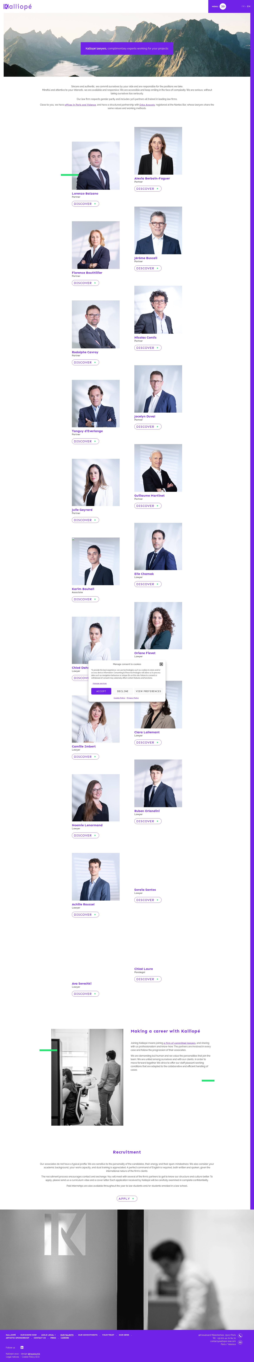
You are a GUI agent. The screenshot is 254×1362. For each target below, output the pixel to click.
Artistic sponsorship (17, 1338)
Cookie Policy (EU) (31, 1357)
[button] (161, 664)
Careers (65, 1338)
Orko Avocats (147, 104)
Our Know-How (28, 1335)
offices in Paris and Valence (80, 104)
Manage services (100, 683)
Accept (101, 691)
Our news (124, 1335)
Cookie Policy (119, 698)
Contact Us (40, 1338)
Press (53, 1338)
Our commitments (87, 1335)
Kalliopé (11, 1335)
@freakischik (34, 1354)
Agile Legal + (48, 1335)
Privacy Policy (133, 698)
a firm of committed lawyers (179, 1043)
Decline (122, 691)
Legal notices (12, 1357)
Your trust (108, 1335)
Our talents (66, 1335)
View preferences (148, 691)
